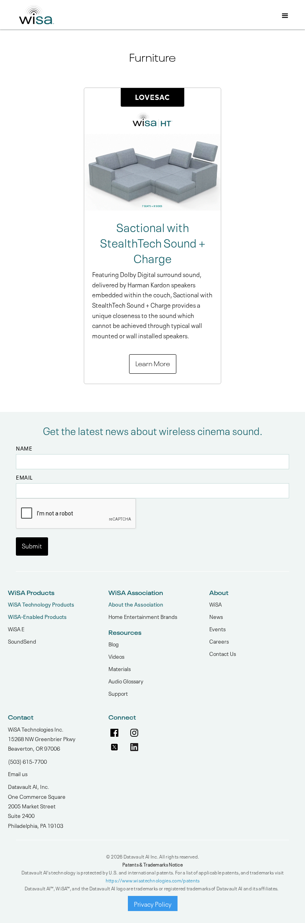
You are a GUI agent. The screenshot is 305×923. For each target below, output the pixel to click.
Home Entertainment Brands (142, 616)
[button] (285, 16)
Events (217, 628)
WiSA (215, 604)
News (216, 616)
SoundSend (22, 641)
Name (24, 448)
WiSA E (16, 628)
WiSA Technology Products (41, 604)
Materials (119, 668)
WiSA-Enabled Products (37, 616)
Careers (219, 641)
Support (118, 693)
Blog (113, 644)
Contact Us (222, 653)
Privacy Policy (153, 903)
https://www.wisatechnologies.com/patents (153, 880)
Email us (17, 773)
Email (24, 477)
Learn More (152, 363)
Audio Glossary (125, 681)
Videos (116, 656)
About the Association (135, 604)
